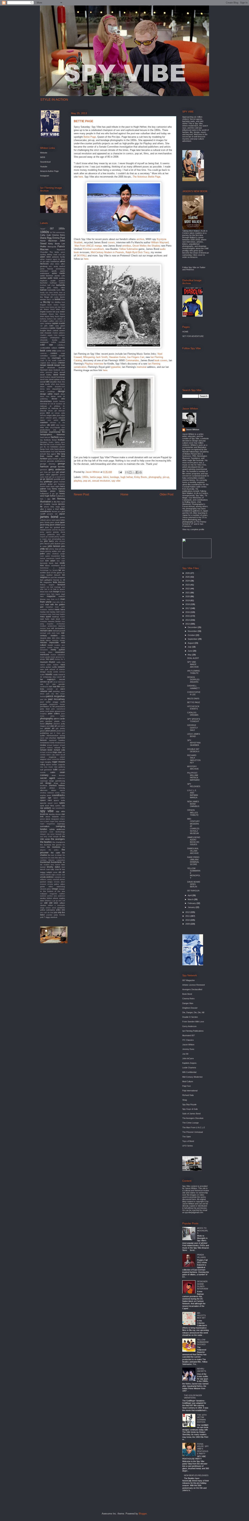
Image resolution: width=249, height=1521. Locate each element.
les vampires (60, 577)
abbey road (52, 254)
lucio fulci (51, 594)
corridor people (57, 356)
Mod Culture (187, 1081)
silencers (43, 790)
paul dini (43, 699)
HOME (185, 332)
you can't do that (46, 912)
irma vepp (55, 507)
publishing (44, 733)
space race (46, 800)
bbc (63, 290)
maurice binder (54, 621)
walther (62, 894)
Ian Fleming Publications (193, 1031)
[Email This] (127, 472)
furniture (43, 458)
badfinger (53, 283)
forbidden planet (57, 447)
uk (63, 872)
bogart (43, 305)
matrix (62, 617)
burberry (43, 319)
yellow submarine (47, 910)
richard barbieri (53, 745)
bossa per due (55, 307)
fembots (47, 440)
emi (46, 427)
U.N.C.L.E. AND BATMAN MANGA (192, 794)
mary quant (45, 616)
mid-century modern (52, 634)
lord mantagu (55, 587)
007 (52, 228)
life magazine (46, 582)
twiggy (42, 872)
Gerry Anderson (189, 1026)
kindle (62, 563)
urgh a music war (58, 875)
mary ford (51, 614)
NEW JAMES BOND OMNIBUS (193, 803)
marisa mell (54, 612)
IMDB (42, 157)
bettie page (96, 477)
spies (62, 802)
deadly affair (50, 384)
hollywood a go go (49, 494)
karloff (58, 558)
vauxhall (56, 879)
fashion (55, 437)
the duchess (45, 845)
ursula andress (47, 877)
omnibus (126, 245)
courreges (56, 358)
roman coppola (58, 765)
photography (155, 477)
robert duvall (60, 755)
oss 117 (44, 684)
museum (44, 662)
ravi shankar (50, 738)
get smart (60, 472)
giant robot (45, 475)
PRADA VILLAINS (201, 1256)
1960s (44, 232)
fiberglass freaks (46, 442)
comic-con (61, 351)
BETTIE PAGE (193, 702)
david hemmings (58, 377)
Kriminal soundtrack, (94, 249)
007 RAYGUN (193, 891)
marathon (49, 607)
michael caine (46, 630)
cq (64, 358)
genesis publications (56, 461)
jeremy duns (59, 532)
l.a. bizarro (53, 570)
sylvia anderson (57, 829)
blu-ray (46, 302)
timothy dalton (53, 867)
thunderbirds (56, 862)
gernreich (43, 470)
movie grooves (56, 657)
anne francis (46, 269)
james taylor (51, 520)
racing (62, 735)
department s (58, 389)
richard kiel (60, 748)
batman (43, 290)
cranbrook (61, 360)
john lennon (54, 546)
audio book (53, 278)
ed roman (55, 413)
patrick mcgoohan (55, 696)
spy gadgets (45, 808)
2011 (187, 916)
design (61, 391)
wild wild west (51, 903)
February (192, 903)
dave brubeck (54, 370)
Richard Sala (188, 1095)
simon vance (58, 790)
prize (48, 731)
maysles (50, 624)
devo (63, 394)
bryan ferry (49, 316)
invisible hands (50, 504)
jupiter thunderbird (52, 556)
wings (42, 908)
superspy (61, 824)
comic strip (51, 351)
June (190, 651)
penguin (43, 704)
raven (42, 738)
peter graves (55, 711)
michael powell (59, 631)
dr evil (50, 404)
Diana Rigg (46, 237)
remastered (45, 743)
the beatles (46, 842)
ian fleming (58, 498)
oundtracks (44, 687)
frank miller (49, 449)
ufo (60, 872)
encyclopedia (55, 427)
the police (54, 850)
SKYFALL (82, 255)
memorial (141, 367)
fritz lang (61, 454)
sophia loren (45, 795)
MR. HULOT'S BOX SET (201, 1315)
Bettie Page (89, 137)
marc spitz (60, 607)
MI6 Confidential (189, 1072)
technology (60, 832)
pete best (45, 709)
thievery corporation (56, 860)
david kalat (44, 379)
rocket (62, 759)
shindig (62, 788)
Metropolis (52, 247)
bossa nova (44, 307)
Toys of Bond (188, 1141)
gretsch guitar (46, 484)
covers (111, 242)
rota (41, 767)
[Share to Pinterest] (140, 472)
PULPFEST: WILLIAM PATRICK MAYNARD (193, 776)
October (192, 635)
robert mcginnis (48, 757)
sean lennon (58, 775)
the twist (51, 858)
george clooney (47, 464)
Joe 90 (185, 1054)
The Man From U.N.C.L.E (193, 1127)
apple (62, 271)
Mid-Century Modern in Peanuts (107, 252)
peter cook (44, 711)
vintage (55, 889)
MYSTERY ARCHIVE (193, 767)
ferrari (54, 440)
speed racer (53, 803)
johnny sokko (51, 551)
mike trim (51, 638)
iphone (46, 507)
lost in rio (48, 589)
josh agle (61, 551)
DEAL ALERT (193, 658)
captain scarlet (58, 323)
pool (48, 726)
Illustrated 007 (188, 1035)
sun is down (44, 821)
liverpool (61, 584)
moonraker (60, 652)
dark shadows (47, 368)
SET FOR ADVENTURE (193, 336)
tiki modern (44, 865)
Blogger (143, 1513)
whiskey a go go (51, 901)
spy (63, 805)
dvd (48, 413)
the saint (55, 853)
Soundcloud (45, 162)
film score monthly (54, 444)
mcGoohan (61, 624)
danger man (59, 365)
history (62, 491)
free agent (51, 454)
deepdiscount (60, 387)
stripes (62, 819)
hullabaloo (60, 496)
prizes (53, 731)
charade (47, 333)
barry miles (59, 288)
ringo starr (57, 752)
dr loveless (58, 404)
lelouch (57, 575)
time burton (55, 865)
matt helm (44, 619)
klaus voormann (52, 565)
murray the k (60, 659)
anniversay (60, 269)
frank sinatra (60, 449)
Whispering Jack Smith (95, 357)
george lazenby (57, 466)
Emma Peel (58, 237)
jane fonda (45, 522)
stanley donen (55, 814)
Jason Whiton (192, 429)
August (191, 643)
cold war (46, 344)
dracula (43, 411)
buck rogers (60, 316)
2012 (187, 912)
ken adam (50, 561)
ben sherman (52, 295)
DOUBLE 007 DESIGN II (193, 750)
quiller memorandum (49, 735)
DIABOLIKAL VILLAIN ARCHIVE (193, 850)
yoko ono (60, 910)
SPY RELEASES (193, 785)
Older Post (166, 494)
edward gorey (51, 418)
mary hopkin (60, 614)
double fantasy (59, 401)
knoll (63, 565)
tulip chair (54, 869)
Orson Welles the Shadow (146, 245)
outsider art (52, 689)
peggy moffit (59, 702)
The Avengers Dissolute (192, 1118)
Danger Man (187, 1003)
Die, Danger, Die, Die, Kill (193, 1012)
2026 (187, 573)
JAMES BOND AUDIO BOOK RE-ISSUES (193, 841)
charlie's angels (46, 335)
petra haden (57, 716)
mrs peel (50, 659)
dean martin (46, 387)
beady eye (44, 292)
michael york (45, 633)
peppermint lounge (57, 704)
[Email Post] (120, 472)
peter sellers (54, 713)
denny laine (45, 389)
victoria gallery (53, 884)
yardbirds (61, 908)
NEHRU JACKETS (201, 1370)
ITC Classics (188, 1040)
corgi (63, 353)
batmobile (52, 290)
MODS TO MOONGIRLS (202, 1230)
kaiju (63, 556)
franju (42, 449)
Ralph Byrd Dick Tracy (137, 252)
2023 (187, 585)
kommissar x (47, 568)
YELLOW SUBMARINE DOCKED (203, 1342)
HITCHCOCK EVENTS (193, 707)
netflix (54, 667)
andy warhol (59, 266)
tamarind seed (46, 832)
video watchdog (56, 886)
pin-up (166, 477)
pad (50, 691)
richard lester (46, 750)
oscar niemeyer (59, 682)
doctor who (58, 399)
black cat (50, 299)
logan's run (44, 587)
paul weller (45, 702)
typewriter (115, 367)
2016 (187, 612)
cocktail (62, 342)
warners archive (46, 896)
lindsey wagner (47, 585)
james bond (49, 517)
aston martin (58, 273)
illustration (45, 501)
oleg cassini (57, 677)
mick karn (56, 633)
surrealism (44, 826)
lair (60, 570)
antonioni (44, 271)
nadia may (61, 662)
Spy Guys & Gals (190, 1109)
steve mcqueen (52, 819)
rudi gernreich (46, 770)
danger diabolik (47, 365)
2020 (187, 596)
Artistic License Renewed (193, 985)
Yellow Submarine (128, 249)
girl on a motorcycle (57, 477)
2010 (187, 920)
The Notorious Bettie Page (146, 176)
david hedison (45, 377)
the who (58, 858)
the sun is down (55, 855)
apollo (54, 271)
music (52, 662)
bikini (106, 477)
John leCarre (188, 1058)
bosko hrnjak (59, 305)
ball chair (51, 285)
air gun (42, 261)
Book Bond (187, 994)
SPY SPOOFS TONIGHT (193, 720)
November (193, 631)
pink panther (46, 721)
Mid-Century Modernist (192, 1077)
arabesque (44, 273)
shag (56, 783)
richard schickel (46, 752)
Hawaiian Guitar (117, 357)
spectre (43, 803)
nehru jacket (45, 667)
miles (58, 638)
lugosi (58, 594)
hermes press (47, 491)
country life (45, 358)
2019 (187, 600)
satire (52, 772)
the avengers (58, 839)
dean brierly (60, 384)
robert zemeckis (53, 759)
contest (53, 353)
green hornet (59, 482)
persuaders (60, 706)
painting (56, 691)
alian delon (54, 264)
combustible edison (48, 348)
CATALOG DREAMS (192, 713)
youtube (49, 915)
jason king (44, 525)
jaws (63, 525)
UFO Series (187, 1146)
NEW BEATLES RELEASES (196, 1475)
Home (124, 494)
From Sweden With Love (193, 1021)
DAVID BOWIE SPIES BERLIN (193, 884)
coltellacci (61, 345)
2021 (187, 592)
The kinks (54, 252)
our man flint (54, 686)
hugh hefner (126, 477)
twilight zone (51, 872)
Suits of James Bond (191, 1113)
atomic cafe (60, 276)
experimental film (57, 432)
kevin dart (53, 563)
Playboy (89, 363)
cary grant (60, 326)
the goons (56, 845)
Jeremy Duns (188, 1049)
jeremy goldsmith (47, 534)
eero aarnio (53, 420)
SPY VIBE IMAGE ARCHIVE (193, 664)
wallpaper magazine (48, 894)
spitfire (57, 806)
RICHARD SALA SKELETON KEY (194, 759)
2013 (187, 624)
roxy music (48, 767)
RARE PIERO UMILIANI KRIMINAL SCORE (193, 861)
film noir (43, 444)
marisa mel (44, 612)
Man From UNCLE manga (88, 245)
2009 (187, 924)
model (50, 645)
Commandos (132, 360)
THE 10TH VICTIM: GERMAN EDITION (202, 1418)
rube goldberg (59, 767)
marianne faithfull (47, 609)
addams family (58, 257)
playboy (78, 480)
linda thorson (59, 582)
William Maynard (160, 242)
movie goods (45, 657)
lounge (56, 591)
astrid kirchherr (46, 276)
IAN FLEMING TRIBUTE (193, 672)
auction (43, 278)
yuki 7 (42, 917)
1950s (85, 477)
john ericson (60, 541)
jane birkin (60, 520)
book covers (160, 360)
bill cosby (54, 297)
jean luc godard (52, 527)
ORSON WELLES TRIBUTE (193, 812)
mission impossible (49, 642)
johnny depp (54, 549)
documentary (46, 401)
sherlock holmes (57, 785)
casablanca (44, 328)
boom (50, 305)
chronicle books (48, 340)
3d (51, 232)
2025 (187, 577)
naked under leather (49, 665)
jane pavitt (54, 522)
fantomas (61, 434)
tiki (64, 862)
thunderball (45, 862)
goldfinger (48, 481)
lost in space (59, 589)
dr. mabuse (53, 408)
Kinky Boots (140, 477)
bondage (114, 477)
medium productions (48, 626)
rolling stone (45, 765)
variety (49, 879)
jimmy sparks (60, 537)
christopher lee (57, 338)
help (49, 489)
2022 (187, 588)
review (43, 745)
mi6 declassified (58, 628)
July (190, 647)
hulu (41, 499)
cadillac (51, 321)
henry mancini (58, 489)
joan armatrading (54, 539)
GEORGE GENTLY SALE (192, 727)
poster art (49, 728)
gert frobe (44, 472)
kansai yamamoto (47, 558)
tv (60, 869)
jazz (42, 527)
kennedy (43, 563)
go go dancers (46, 479)
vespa (49, 882)
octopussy (47, 677)
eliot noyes (60, 425)
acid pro (61, 254)
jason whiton (55, 525)
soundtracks (58, 795)
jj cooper (43, 539)
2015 (187, 616)
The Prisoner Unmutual (192, 1132)
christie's (43, 338)
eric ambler (59, 430)
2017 (187, 608)
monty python (58, 649)
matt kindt (55, 619)
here (80, 176)
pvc (63, 733)
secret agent (47, 778)
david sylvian (54, 379)
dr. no (62, 408)
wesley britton (46, 898)
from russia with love (52, 456)
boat (63, 302)
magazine (51, 596)
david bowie (59, 374)
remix (52, 743)
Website (43, 153)
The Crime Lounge (190, 1123)
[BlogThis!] (130, 472)
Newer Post (81, 494)
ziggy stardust (51, 917)
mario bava (60, 609)
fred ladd (54, 452)
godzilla (57, 479)
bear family (53, 292)
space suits (59, 800)
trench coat (45, 869)
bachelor (43, 283)
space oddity (59, 798)
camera (48, 323)
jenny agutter (45, 532)
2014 (187, 620)
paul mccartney (56, 699)
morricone (44, 654)
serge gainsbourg (57, 781)
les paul (51, 577)
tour (63, 867)
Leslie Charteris (189, 1067)
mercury (61, 626)
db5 (47, 382)
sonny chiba (60, 793)
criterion (61, 363)
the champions (58, 842)
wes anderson (59, 896)
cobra (53, 342)
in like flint (56, 502)
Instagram (44, 176)
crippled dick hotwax (48, 363)
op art (50, 682)
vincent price (45, 889)
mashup (55, 617)
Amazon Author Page (49, 171)
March (191, 899)
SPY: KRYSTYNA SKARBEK (193, 742)
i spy (47, 499)
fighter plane (60, 442)
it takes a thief (52, 509)
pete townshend (58, 709)
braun (46, 309)
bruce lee (53, 314)
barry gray (45, 288)
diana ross (44, 396)
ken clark (61, 561)
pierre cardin (59, 718)
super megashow (47, 824)
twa (63, 869)
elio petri (51, 425)
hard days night (52, 486)
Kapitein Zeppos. (189, 1063)
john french (45, 544)
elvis (42, 427)
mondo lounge (53, 647)
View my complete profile (193, 529)
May (190, 655)
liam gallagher (46, 580)
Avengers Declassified (192, 989)
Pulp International (189, 1090)
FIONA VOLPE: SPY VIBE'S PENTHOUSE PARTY (203, 1449)
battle (59, 290)
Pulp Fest (186, 1086)
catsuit (55, 330)
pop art (87, 480)
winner (48, 908)
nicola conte (52, 672)
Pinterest (190, 269)
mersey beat (45, 628)
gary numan (53, 459)
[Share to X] (133, 472)
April (190, 895)
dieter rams (56, 396)
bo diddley (56, 302)
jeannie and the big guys (55, 530)
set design (45, 783)
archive (140, 239)
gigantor (54, 475)
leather (49, 575)
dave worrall (59, 372)
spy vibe (115, 480)
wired (54, 908)
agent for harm (59, 259)
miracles (55, 640)
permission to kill (47, 706)
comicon (43, 353)
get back (51, 472)
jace (59, 511)
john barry (49, 541)
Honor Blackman (48, 241)
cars (51, 326)
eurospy (43, 432)
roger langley (45, 762)
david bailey (45, 375)
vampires (58, 877)
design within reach (49, 394)
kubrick (62, 568)
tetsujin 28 (57, 836)
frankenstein (45, 452)
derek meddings (47, 391)
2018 (187, 604)
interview (98, 363)
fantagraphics (46, 434)
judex (42, 553)
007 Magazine (188, 980)
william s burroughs (56, 905)
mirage (62, 640)
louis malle (49, 592)
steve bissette (52, 817)
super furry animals (57, 821)
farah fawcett (45, 437)
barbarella (60, 285)
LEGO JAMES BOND (193, 735)
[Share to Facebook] (137, 472)
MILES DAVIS (193, 698)
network (61, 667)
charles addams (58, 333)
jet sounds (50, 537)
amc (50, 266)
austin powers (57, 281)
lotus (42, 592)
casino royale (55, 328)
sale (55, 769)
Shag (184, 1100)
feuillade (61, 440)
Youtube (43, 166)
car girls (43, 326)
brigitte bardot (46, 312)
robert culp (50, 755)
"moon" (42, 229)
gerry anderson (56, 469)
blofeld (57, 299)
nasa (63, 664)
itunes (54, 511)
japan (62, 522)
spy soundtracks (58, 808)
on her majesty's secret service (52, 679)
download (43, 404)
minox (48, 640)
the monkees (53, 847)
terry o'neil (48, 836)
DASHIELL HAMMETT (193, 687)
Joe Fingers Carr (135, 357)
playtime (57, 724)
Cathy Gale (45, 235)
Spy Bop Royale (189, 1104)
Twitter (202, 267)
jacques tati (52, 514)
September (193, 639)
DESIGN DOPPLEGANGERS (193, 679)
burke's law (51, 319)
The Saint (186, 1136)
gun (55, 484)
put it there (55, 733)
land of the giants (54, 573)
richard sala (59, 750)
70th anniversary (58, 232)
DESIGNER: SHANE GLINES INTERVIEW (202, 1285)
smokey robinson (47, 793)
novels (48, 674)
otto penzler (58, 684)
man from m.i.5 (53, 599)
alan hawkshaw (52, 261)
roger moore (58, 761)
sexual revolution (101, 480)
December (193, 627)
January (192, 907)
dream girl (52, 411)
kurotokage (44, 570)
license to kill (59, 580)
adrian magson (46, 259)
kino (42, 565)
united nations (45, 875)
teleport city (45, 834)
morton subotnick (58, 655)
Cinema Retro (58, 235)
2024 (187, 581)
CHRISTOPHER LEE (193, 693)
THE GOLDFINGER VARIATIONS (193, 1396)
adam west (45, 257)
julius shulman (53, 554)
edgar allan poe (53, 415)
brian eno (60, 309)
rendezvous (60, 743)
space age (45, 798)
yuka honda (59, 915)
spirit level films (47, 806)
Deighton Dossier (190, 1008)
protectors (61, 731)
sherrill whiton (47, 788)
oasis (55, 674)
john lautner (55, 544)
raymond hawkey (57, 740)
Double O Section (190, 1017)
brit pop (56, 312)
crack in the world (48, 360)
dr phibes (55, 406)
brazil (52, 309)
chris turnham (59, 335)
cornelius (44, 356)
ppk (57, 728)
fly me (46, 447)
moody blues (46, 652)
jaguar (62, 514)
